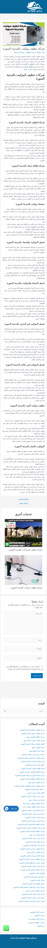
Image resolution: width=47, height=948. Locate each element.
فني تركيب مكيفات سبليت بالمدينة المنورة (30, 828)
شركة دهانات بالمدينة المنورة (35, 817)
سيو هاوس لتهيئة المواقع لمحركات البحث (23, 938)
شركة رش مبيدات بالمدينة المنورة (33, 814)
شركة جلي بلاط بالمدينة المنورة (34, 845)
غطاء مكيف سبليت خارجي (36, 793)
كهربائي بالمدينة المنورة (37, 873)
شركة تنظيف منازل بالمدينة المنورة (33, 733)
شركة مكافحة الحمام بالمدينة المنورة (32, 831)
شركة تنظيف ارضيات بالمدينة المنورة (26, 587)
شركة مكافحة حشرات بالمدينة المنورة (32, 859)
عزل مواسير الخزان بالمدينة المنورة (33, 761)
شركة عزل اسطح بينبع (37, 751)
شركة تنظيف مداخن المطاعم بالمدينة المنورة (29, 786)
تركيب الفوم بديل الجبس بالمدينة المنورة (31, 758)
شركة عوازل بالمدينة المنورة (35, 842)
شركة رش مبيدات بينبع (37, 800)
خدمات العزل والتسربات (36, 919)
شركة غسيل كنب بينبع (37, 835)
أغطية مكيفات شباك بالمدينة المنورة (33, 744)
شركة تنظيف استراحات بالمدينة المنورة (25, 549)
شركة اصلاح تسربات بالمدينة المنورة (32, 856)
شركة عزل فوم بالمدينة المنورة (34, 877)
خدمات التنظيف (31, 52)
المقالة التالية (23, 503)
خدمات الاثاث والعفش (37, 912)
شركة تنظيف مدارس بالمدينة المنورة (32, 849)
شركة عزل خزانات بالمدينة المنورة (33, 898)
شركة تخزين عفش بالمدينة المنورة (33, 821)
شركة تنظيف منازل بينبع (37, 782)
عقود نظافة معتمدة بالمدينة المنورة (33, 768)
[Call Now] (6, 808)
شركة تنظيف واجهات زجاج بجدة (34, 803)
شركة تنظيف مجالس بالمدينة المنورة (32, 730)
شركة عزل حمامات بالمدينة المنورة (33, 796)
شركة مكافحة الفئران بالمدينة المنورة (32, 772)
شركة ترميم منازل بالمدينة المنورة (33, 754)
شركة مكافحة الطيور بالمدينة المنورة (32, 779)
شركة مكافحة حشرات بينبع (35, 891)
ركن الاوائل (41, 926)
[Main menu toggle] (4, 6)
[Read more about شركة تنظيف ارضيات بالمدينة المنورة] (23, 570)
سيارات (23, 354)
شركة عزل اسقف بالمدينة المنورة (33, 894)
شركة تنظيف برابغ (38, 747)
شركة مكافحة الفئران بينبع (36, 737)
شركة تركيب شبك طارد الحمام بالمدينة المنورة (29, 887)
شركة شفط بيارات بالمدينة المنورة (33, 810)
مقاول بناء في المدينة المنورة (35, 765)
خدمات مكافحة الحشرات (36, 922)
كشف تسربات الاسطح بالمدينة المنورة (32, 863)
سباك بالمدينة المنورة (37, 880)
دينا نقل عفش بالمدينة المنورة (35, 789)
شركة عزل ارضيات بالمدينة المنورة (33, 866)
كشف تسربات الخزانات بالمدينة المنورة (31, 901)
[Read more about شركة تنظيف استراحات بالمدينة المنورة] (23, 533)
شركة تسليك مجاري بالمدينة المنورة (33, 870)
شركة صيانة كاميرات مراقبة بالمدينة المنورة (30, 775)
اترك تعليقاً (41, 52)
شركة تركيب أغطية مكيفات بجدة (34, 807)
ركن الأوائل (32, 67)
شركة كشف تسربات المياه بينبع (34, 740)
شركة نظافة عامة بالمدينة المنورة (33, 884)
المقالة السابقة (23, 499)
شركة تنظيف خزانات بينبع (36, 852)
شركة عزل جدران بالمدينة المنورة (33, 838)
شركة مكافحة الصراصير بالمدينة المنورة (31, 824)
